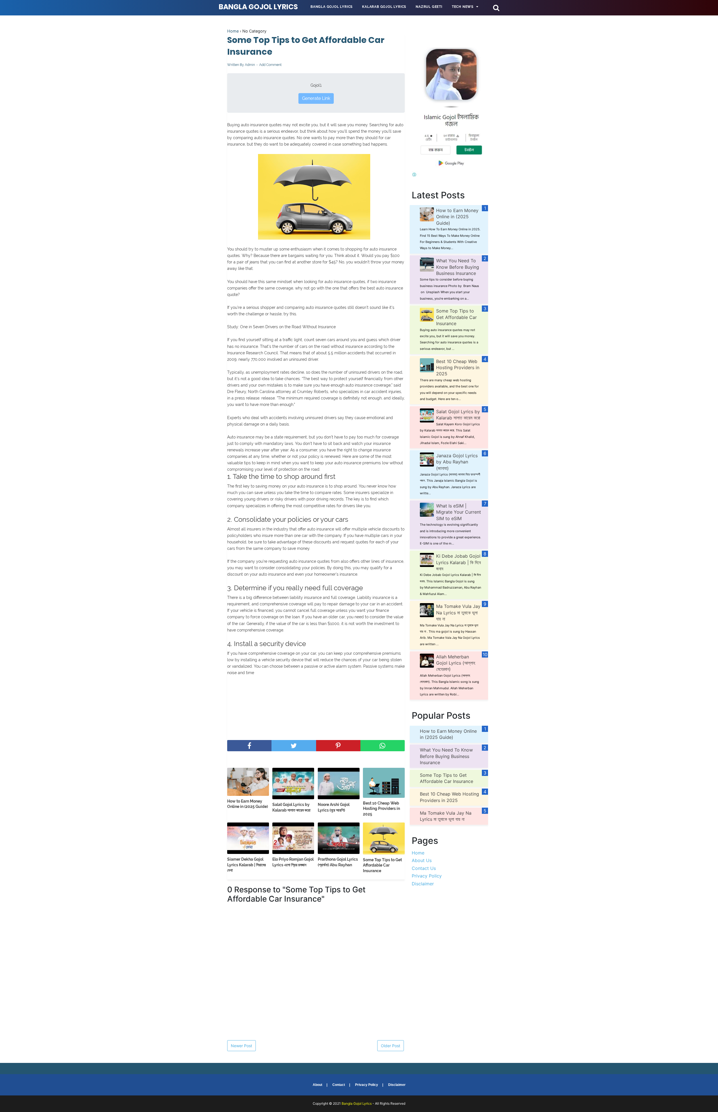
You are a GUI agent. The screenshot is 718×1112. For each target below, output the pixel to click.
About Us (422, 860)
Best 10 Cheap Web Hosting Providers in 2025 (381, 808)
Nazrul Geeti (429, 7)
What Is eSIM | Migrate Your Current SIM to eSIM (458, 512)
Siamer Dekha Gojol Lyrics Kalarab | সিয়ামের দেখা (246, 864)
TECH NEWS (462, 7)
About (317, 1085)
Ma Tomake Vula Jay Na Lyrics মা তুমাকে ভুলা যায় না (458, 612)
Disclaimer (423, 883)
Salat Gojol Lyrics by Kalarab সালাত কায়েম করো (291, 807)
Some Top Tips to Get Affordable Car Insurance (382, 865)
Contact (338, 1085)
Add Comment (270, 65)
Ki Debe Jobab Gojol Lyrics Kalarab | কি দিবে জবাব (458, 562)
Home (233, 31)
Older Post (390, 1045)
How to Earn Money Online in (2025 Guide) (247, 804)
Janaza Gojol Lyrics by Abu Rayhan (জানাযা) (457, 462)
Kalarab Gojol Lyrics (384, 7)
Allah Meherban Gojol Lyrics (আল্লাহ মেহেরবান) (455, 663)
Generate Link (316, 98)
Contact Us (424, 868)
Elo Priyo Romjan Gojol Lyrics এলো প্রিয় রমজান (293, 862)
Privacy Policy (427, 876)
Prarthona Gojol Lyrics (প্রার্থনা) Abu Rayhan (338, 862)
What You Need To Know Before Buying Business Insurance (457, 267)
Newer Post (241, 1045)
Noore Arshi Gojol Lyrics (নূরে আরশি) (333, 807)
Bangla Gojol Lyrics (258, 7)
